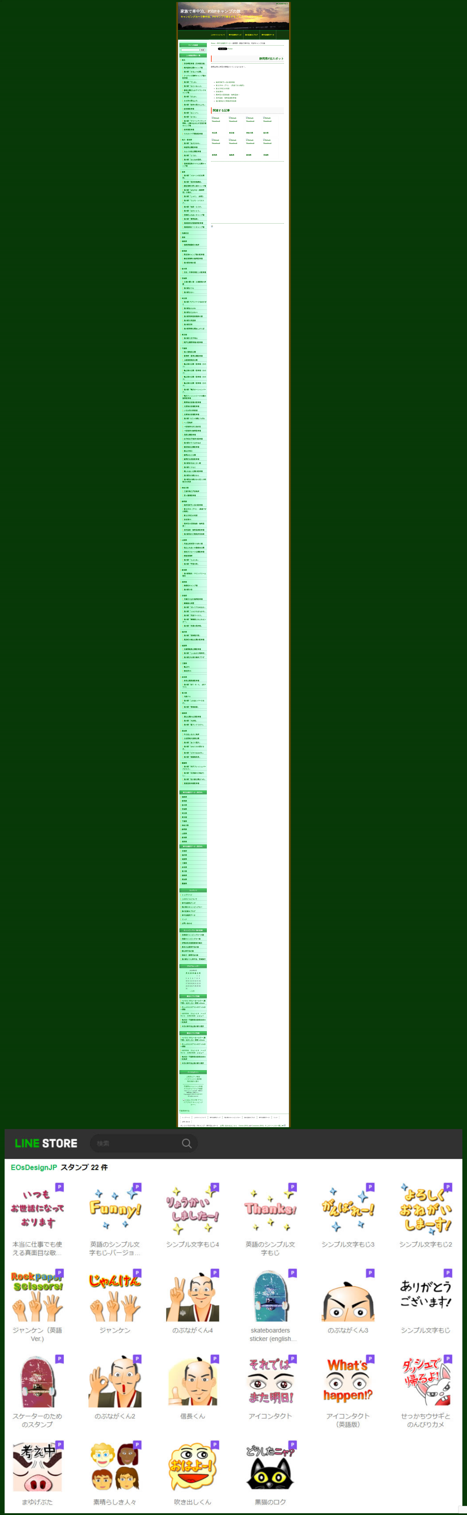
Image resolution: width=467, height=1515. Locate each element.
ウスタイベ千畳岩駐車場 (193, 134)
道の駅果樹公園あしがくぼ (194, 329)
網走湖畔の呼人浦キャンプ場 (195, 186)
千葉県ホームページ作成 (193, 1086)
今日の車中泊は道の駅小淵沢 (193, 1026)
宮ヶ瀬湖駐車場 (190, 495)
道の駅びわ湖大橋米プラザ (194, 657)
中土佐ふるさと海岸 (191, 734)
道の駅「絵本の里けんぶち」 (195, 105)
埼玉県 (184, 298)
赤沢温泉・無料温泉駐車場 (226, 98)
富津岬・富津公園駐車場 (193, 356)
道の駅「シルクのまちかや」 (195, 611)
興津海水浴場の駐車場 (192, 402)
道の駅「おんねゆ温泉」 (193, 160)
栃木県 (184, 269)
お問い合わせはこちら (228, 1126)
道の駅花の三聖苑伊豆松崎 (226, 101)
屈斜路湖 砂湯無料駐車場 (193, 223)
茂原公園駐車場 (190, 435)
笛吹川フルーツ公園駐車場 (194, 552)
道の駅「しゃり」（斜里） (194, 196)
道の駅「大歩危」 (191, 721)
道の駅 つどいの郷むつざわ (194, 418)
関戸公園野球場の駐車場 (193, 342)
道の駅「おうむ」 (191, 117)
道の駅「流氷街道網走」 (193, 182)
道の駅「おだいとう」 (192, 211)
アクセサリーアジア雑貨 (193, 1089)
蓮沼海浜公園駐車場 (191, 447)
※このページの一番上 (273, 1126)
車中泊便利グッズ (235, 35)
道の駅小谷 (188, 589)
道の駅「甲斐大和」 (191, 564)
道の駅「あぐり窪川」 (192, 742)
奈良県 (184, 677)
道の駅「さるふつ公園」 (193, 72)
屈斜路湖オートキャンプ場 (194, 227)
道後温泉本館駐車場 (191, 783)
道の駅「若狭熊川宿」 (192, 635)
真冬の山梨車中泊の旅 (190, 947)
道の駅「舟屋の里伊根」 (193, 626)
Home (213, 43)
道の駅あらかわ (190, 308)
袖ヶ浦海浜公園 (190, 352)
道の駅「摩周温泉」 (191, 219)
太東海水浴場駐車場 (191, 414)
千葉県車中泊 (184, 1111)
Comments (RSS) (258, 1126)
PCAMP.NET (282, 4)
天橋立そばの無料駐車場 (193, 599)
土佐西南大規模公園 (191, 738)
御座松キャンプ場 (191, 585)
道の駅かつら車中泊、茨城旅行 (194, 959)
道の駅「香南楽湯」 (191, 707)
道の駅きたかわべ (191, 312)
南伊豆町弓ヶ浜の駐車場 (225, 82)
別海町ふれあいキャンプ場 (194, 215)
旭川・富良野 (187, 140)
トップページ (187, 895)
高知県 (184, 731)
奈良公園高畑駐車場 (191, 681)
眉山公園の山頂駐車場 (192, 717)
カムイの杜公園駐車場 (192, 151)
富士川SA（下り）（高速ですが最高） (230, 85)
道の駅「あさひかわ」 (192, 143)
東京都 (184, 335)
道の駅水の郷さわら (191, 475)
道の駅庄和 (188, 324)
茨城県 (184, 278)
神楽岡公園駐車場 (191, 147)
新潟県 (184, 570)
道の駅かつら (189, 288)
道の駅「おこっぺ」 (191, 113)
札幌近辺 (185, 233)
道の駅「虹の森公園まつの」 (195, 779)
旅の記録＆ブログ (251, 35)
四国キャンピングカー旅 (191, 939)
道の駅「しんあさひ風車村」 (195, 653)
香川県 (184, 693)
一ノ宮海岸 (188, 423)
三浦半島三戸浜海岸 (191, 491)
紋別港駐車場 (189, 109)
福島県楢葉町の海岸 (191, 245)
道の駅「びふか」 (191, 97)
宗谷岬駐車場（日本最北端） (195, 63)
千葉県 (184, 348)
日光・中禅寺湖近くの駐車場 (195, 272)
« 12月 (192, 991)
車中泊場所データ (268, 35)
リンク (184, 919)
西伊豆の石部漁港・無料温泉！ (228, 95)
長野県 (184, 582)
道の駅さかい (189, 292)
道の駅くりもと (190, 467)
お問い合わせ (187, 923)
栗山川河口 (188, 451)
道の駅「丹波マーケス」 (193, 615)
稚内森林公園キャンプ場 (193, 68)
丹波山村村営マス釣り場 (193, 544)
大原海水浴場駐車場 (191, 406)
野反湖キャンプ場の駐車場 (194, 254)
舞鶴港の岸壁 (189, 603)
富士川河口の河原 (222, 88)
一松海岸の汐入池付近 (192, 427)
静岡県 (184, 501)
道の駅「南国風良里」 (192, 757)
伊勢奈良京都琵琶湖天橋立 (192, 943)
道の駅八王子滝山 (191, 338)
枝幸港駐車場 (189, 130)
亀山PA (186, 667)
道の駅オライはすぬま (192, 443)
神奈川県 (185, 488)
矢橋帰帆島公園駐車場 (192, 649)
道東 (183, 172)
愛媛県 (184, 763)
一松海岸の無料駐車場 (192, 431)
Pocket (230, 49)
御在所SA (187, 671)
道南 (183, 237)
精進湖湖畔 (188, 556)
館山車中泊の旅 (188, 951)
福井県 (184, 632)
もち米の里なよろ (191, 101)
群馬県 (184, 251)
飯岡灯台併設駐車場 (191, 459)
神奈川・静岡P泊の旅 (190, 955)
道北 (183, 60)
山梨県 (184, 540)
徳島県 (184, 713)
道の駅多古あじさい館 (192, 463)
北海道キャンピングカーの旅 (193, 935)
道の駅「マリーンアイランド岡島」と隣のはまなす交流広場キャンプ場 (194, 123)
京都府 (184, 596)
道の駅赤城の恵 (190, 263)
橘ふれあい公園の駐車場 (193, 471)
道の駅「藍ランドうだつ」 (194, 725)
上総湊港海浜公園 (191, 360)
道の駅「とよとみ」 (191, 560)
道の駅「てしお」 (191, 82)
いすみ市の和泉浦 (191, 410)
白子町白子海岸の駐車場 (193, 439)
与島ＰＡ (187, 696)
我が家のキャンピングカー (192, 907)
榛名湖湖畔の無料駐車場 (193, 258)
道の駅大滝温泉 (190, 320)
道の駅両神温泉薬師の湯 (193, 316)
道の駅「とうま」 (191, 155)
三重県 (184, 663)
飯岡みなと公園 (190, 455)
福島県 (184, 241)
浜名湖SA (219, 92)
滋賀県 (184, 646)
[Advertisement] (193, 34)
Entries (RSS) (243, 1126)
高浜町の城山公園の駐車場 (194, 640)
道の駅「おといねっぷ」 (193, 86)
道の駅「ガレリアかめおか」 (195, 607)
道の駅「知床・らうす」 (193, 207)
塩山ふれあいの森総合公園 (194, 548)
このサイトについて (218, 35)
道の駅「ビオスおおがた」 (194, 753)
